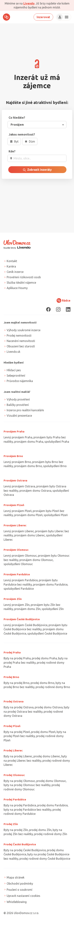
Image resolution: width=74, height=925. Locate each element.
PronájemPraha (14, 431)
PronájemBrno (13, 456)
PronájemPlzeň (14, 505)
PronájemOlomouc (16, 549)
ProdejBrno (11, 677)
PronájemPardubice (17, 574)
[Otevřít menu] (66, 17)
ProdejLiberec (13, 750)
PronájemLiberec (15, 525)
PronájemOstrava (15, 480)
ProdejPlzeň (12, 726)
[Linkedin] (68, 309)
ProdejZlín (11, 824)
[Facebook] (48, 309)
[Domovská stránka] (6, 17)
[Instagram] (58, 309)
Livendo (28, 3)
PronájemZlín (13, 598)
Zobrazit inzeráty (39, 169)
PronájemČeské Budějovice (22, 619)
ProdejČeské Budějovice (20, 844)
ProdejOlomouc (14, 775)
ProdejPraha (12, 652)
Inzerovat (43, 17)
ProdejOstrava (14, 701)
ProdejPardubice (15, 799)
